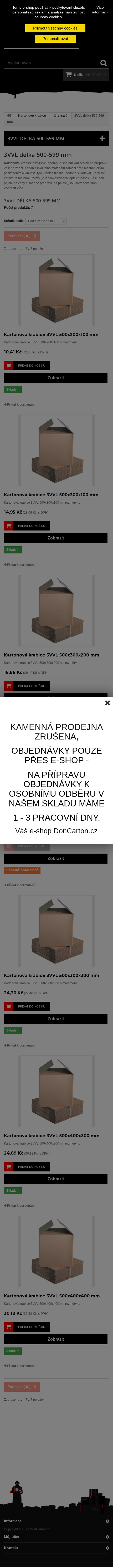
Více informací (100, 9)
